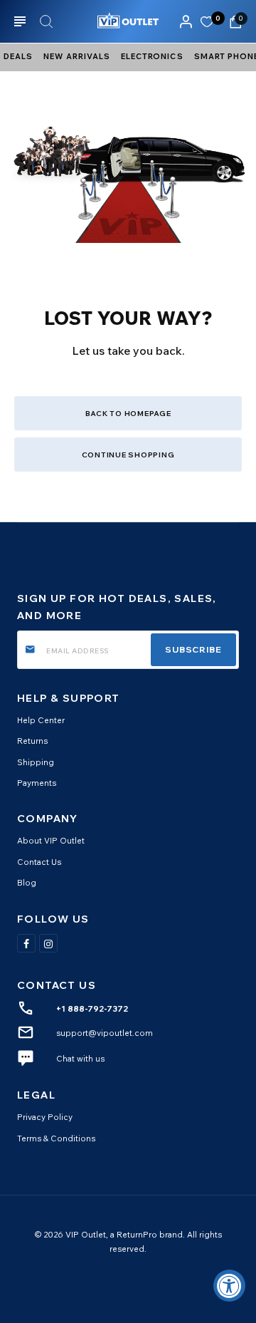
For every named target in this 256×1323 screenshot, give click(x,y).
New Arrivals (76, 56)
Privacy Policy (45, 1116)
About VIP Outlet (51, 840)
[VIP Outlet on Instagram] (48, 943)
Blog (26, 882)
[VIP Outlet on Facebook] (26, 943)
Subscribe (193, 649)
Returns (32, 740)
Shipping (35, 762)
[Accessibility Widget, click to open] (229, 1286)
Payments (36, 782)
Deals (18, 56)
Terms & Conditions (56, 1138)
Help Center (41, 720)
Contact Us (39, 861)
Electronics (152, 56)
